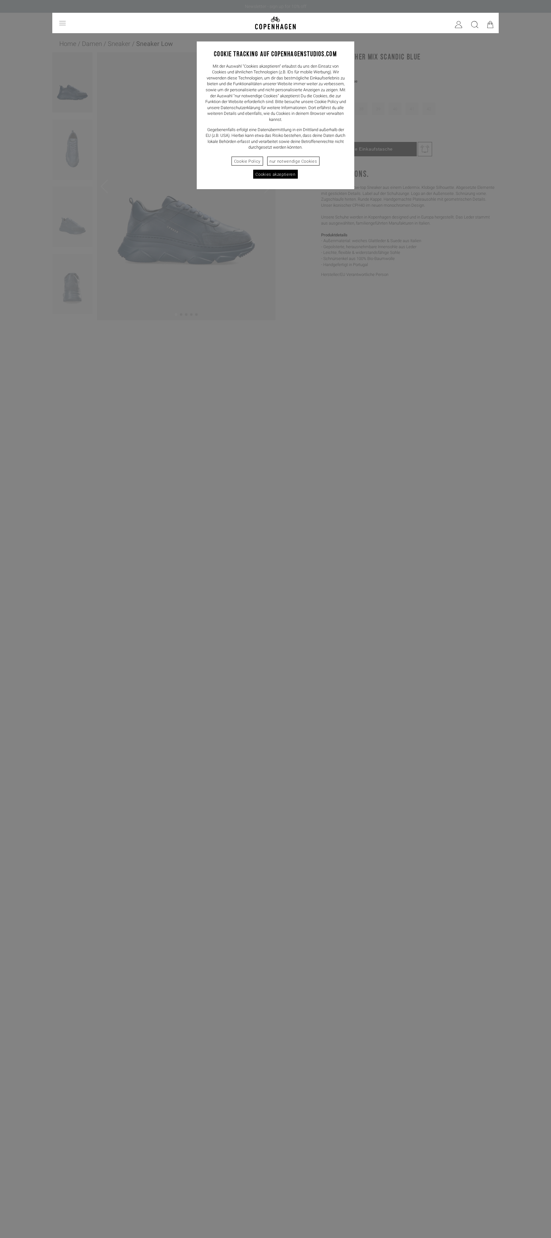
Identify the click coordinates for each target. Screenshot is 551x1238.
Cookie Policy (247, 161)
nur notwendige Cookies (293, 161)
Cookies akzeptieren (275, 174)
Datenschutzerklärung (240, 107)
